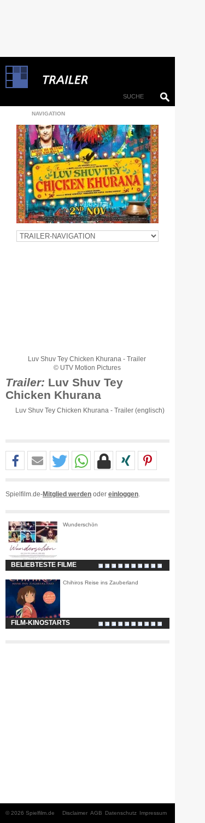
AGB (96, 813)
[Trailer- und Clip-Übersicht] (98, 77)
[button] (15, 461)
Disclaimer (74, 813)
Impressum (153, 813)
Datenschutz (121, 813)
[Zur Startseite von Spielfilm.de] (16, 86)
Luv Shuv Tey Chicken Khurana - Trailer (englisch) (90, 410)
